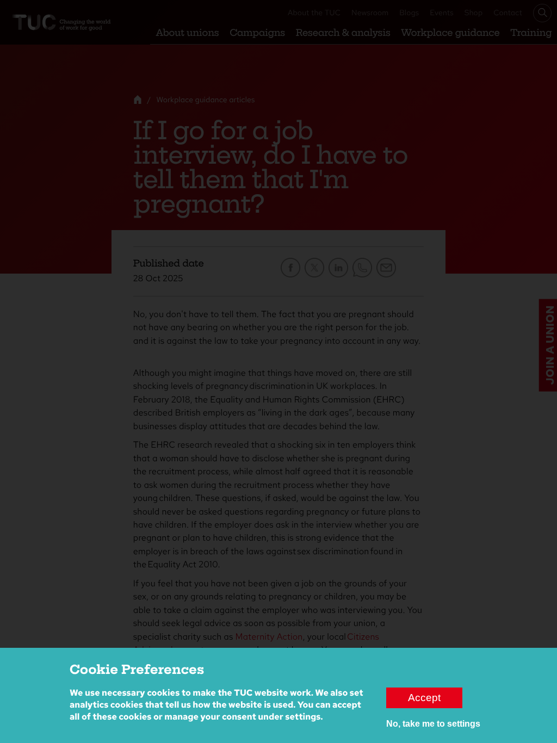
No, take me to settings (433, 723)
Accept (424, 697)
